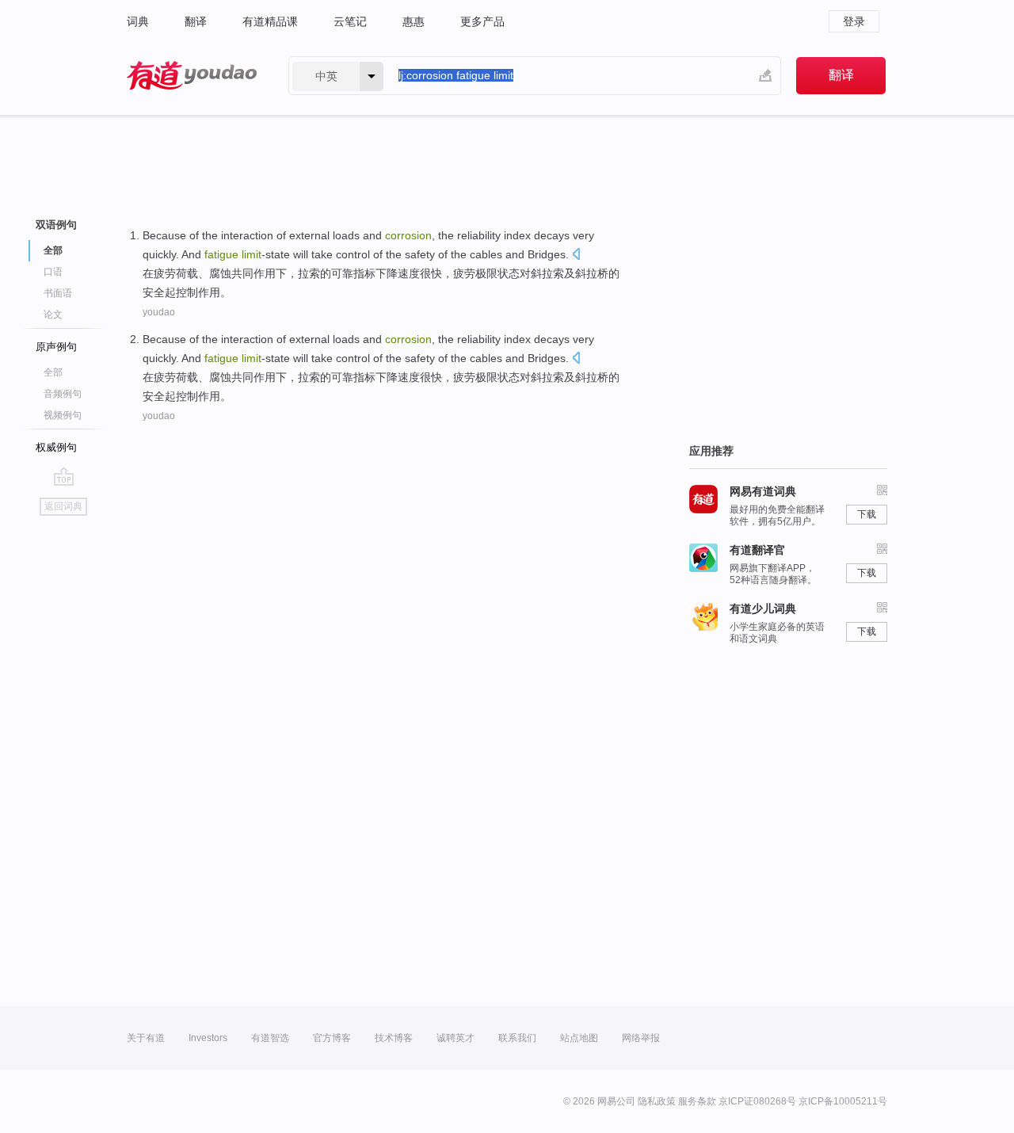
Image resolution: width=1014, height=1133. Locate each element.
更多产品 (482, 21)
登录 (854, 21)
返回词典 (63, 506)
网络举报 (641, 1037)
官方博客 (332, 1037)
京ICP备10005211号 (843, 1101)
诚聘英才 (455, 1037)
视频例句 (63, 415)
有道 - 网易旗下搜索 (192, 75)
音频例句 (63, 393)
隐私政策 (657, 1101)
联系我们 (517, 1037)
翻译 (196, 21)
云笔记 (350, 21)
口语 (53, 271)
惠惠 (413, 21)
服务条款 (697, 1101)
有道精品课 (270, 21)
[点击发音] (576, 255)
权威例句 (56, 447)
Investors (208, 1037)
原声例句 (56, 347)
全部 (53, 372)
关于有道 (146, 1037)
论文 (53, 314)
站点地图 (579, 1037)
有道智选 (270, 1037)
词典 (138, 21)
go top (64, 476)
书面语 (58, 293)
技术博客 (394, 1037)
